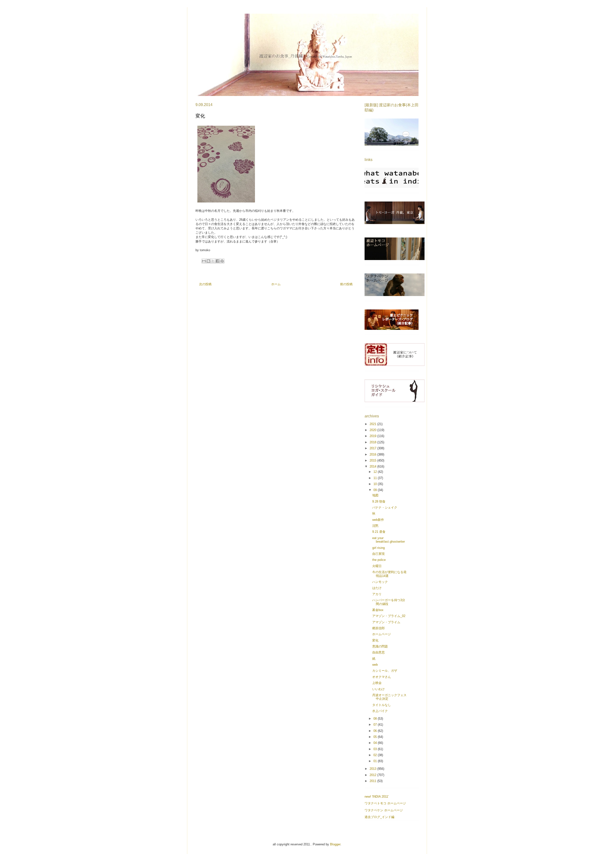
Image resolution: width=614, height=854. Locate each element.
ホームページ (381, 634)
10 (375, 484)
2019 (373, 436)
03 (375, 749)
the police (379, 560)
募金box (378, 610)
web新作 (378, 520)
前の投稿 (346, 284)
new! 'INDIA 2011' (377, 796)
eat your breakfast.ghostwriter (388, 540)
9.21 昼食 (378, 532)
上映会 (377, 683)
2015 (373, 460)
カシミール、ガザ (384, 670)
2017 (373, 448)
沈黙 (375, 526)
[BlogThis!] (208, 261)
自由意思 (378, 652)
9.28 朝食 (378, 501)
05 (375, 737)
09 (375, 490)
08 (375, 718)
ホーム (276, 284)
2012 (373, 775)
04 (375, 743)
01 (375, 761)
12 (375, 472)
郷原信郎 (378, 628)
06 (375, 731)
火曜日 (377, 566)
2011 (373, 781)
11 (375, 478)
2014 (373, 466)
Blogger (335, 844)
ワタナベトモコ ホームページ (385, 803)
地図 (375, 495)
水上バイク (380, 711)
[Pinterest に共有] (222, 261)
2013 (373, 769)
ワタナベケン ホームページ (384, 810)
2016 (373, 454)
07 (375, 724)
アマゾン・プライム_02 (388, 616)
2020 (373, 430)
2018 (373, 442)
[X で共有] (213, 261)
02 (375, 755)
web (375, 664)
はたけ (377, 588)
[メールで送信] (203, 261)
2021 (373, 424)
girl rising (378, 548)
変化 (375, 640)
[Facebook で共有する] (217, 261)
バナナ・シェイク (384, 507)
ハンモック (380, 582)
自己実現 (378, 554)
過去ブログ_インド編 (379, 817)
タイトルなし (381, 705)
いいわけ (378, 689)
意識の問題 (380, 646)
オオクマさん (381, 677)
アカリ (377, 594)
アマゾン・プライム (386, 622)
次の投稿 (205, 284)
